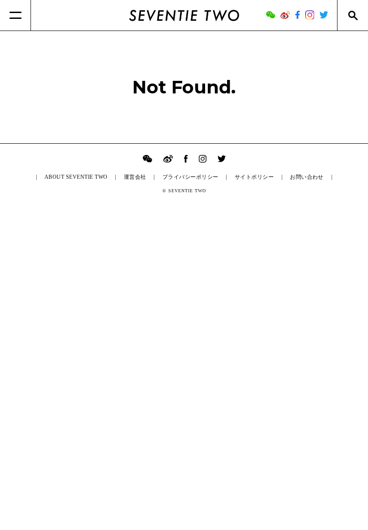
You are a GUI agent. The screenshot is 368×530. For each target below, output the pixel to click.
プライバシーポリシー (190, 177)
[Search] (352, 15)
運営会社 (135, 177)
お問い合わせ (307, 177)
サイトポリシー (254, 177)
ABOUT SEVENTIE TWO (76, 177)
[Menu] (15, 15)
